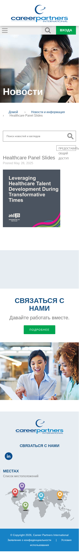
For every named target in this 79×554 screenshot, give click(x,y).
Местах (11, 471)
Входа (66, 30)
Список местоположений (20, 476)
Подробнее (39, 329)
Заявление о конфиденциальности (29, 540)
